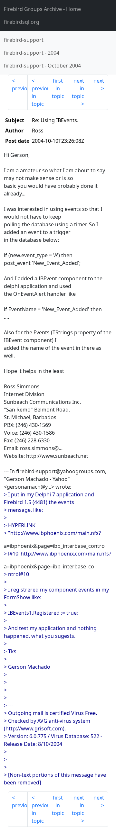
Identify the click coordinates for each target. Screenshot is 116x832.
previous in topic (40, 96)
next (98, 80)
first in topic (58, 88)
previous (20, 88)
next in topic (78, 88)
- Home (42, 9)
